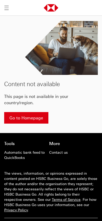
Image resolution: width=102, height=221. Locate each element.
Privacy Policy (16, 210)
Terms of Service (66, 199)
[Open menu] (6, 7)
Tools (9, 143)
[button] (51, 8)
